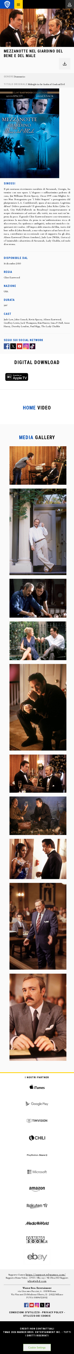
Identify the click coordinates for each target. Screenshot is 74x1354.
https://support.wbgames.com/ (46, 1274)
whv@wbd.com (37, 1281)
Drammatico (19, 76)
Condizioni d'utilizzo (24, 1312)
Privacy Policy (52, 1312)
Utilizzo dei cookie (36, 1315)
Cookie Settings (37, 1347)
